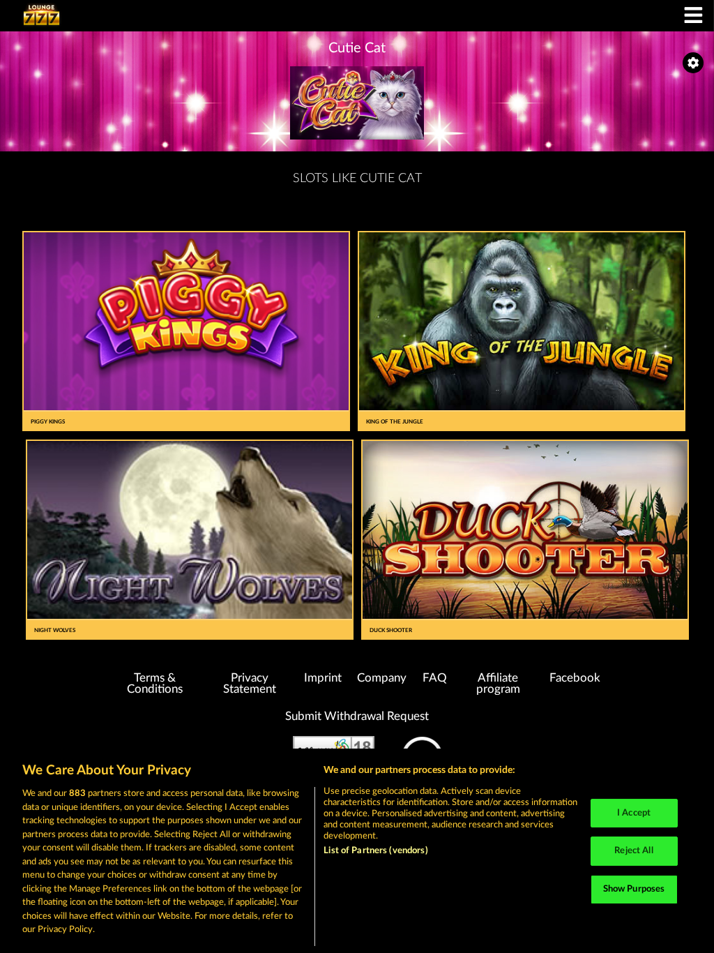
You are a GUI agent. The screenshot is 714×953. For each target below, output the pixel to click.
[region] (357, 851)
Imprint (323, 678)
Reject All (633, 850)
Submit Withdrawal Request (357, 716)
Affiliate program (498, 684)
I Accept (634, 813)
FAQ (435, 678)
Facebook (574, 678)
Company (382, 678)
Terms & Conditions (155, 684)
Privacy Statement (249, 684)
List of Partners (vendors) (375, 850)
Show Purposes (634, 889)
